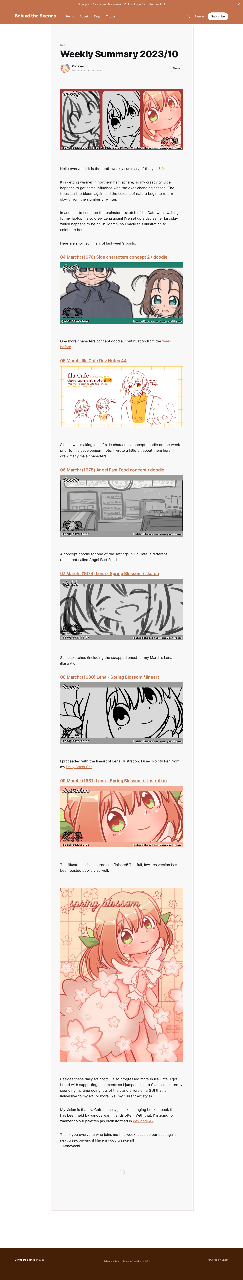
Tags (97, 16)
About (84, 16)
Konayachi (80, 66)
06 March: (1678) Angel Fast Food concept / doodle (112, 470)
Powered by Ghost (217, 1259)
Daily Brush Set (79, 767)
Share (176, 68)
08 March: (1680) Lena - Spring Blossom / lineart (109, 677)
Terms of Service (132, 1261)
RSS (147, 1261)
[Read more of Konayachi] (65, 68)
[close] (239, 4)
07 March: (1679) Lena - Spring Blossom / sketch (109, 573)
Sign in (199, 16)
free (62, 45)
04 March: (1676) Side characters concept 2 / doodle (113, 257)
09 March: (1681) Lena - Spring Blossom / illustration (113, 780)
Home (70, 16)
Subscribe (218, 16)
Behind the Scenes (35, 16)
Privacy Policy (111, 1261)
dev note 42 (143, 1121)
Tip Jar (110, 16)
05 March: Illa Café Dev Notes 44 (93, 360)
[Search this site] (188, 16)
